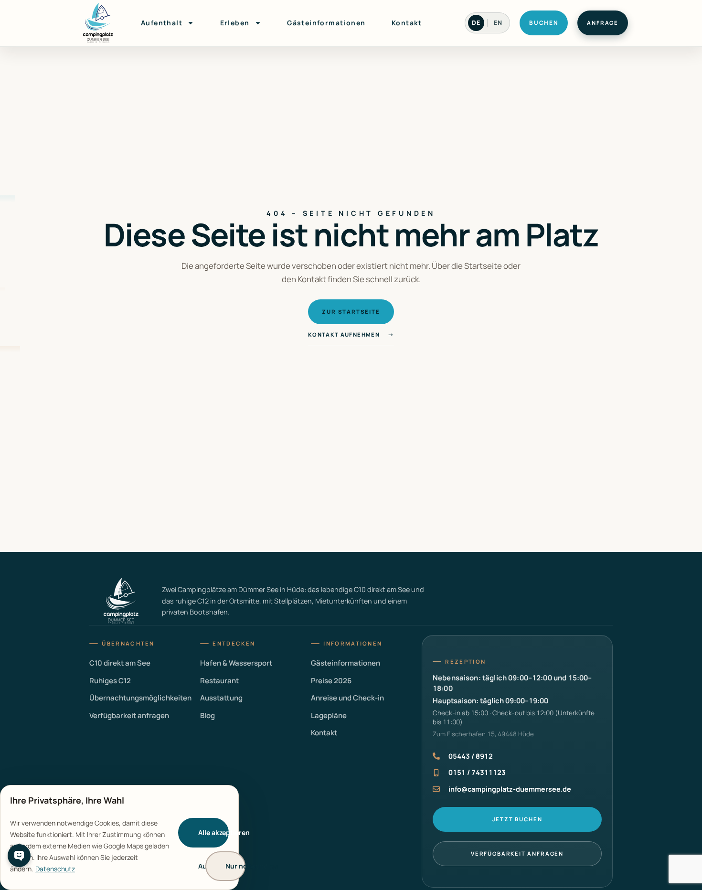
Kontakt (407, 22)
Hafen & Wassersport (236, 663)
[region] (119, 837)
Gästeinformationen (326, 22)
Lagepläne (329, 715)
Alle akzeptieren (213, 832)
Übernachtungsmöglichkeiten (140, 698)
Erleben (235, 22)
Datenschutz (55, 868)
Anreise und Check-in (347, 698)
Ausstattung (221, 698)
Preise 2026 (331, 681)
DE (476, 23)
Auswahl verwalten (208, 865)
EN (498, 23)
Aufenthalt (161, 22)
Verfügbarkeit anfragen (129, 715)
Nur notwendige (235, 865)
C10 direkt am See (119, 663)
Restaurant (219, 681)
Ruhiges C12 (110, 681)
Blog (207, 715)
